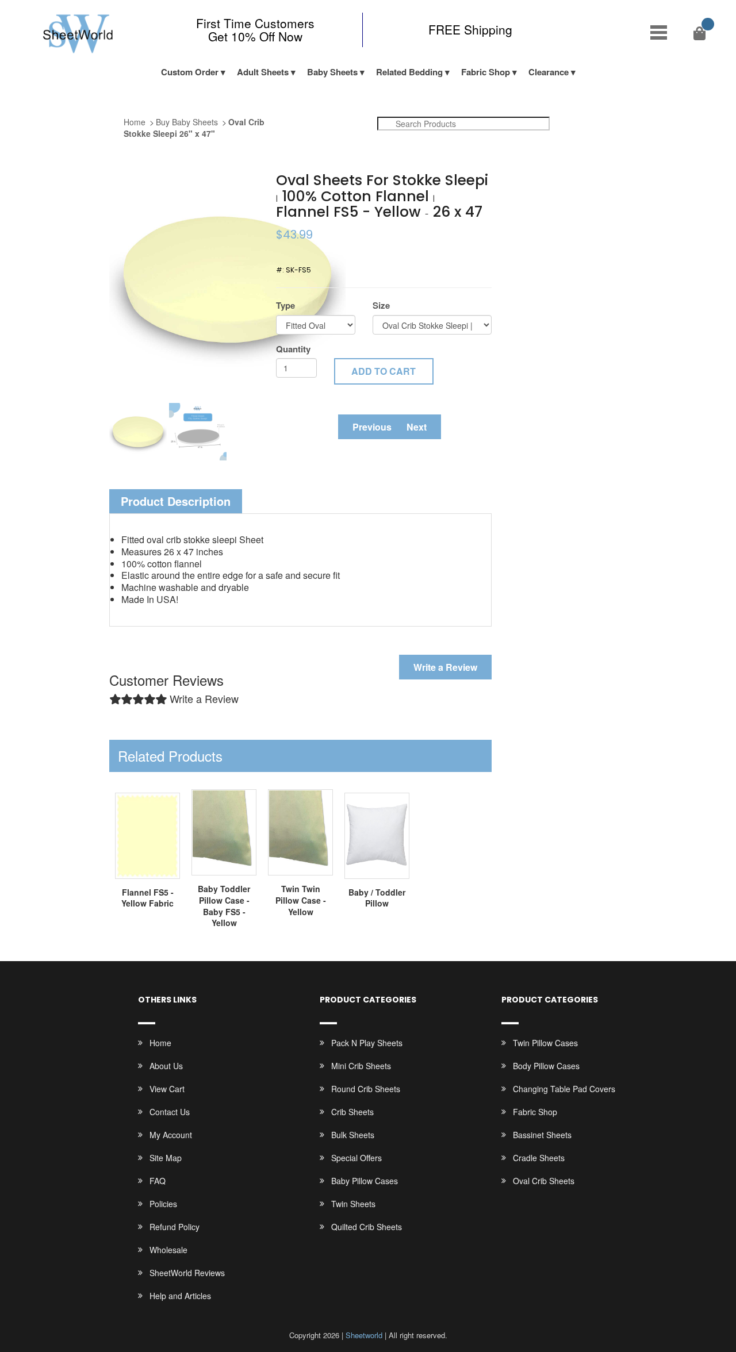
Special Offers (356, 1157)
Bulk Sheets (352, 1134)
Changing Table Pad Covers (564, 1088)
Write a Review (445, 667)
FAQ (158, 1180)
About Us (166, 1065)
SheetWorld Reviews (187, 1272)
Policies (163, 1203)
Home (134, 122)
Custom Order (189, 72)
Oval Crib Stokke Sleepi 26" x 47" (194, 127)
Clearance (548, 72)
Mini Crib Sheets (361, 1065)
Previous (372, 426)
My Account (171, 1134)
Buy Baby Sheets (187, 122)
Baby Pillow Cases (364, 1180)
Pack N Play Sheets (366, 1042)
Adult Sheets (263, 72)
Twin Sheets (353, 1203)
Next (417, 426)
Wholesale (168, 1249)
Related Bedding (409, 72)
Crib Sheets (352, 1111)
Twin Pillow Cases (545, 1042)
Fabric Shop (485, 72)
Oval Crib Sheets (543, 1180)
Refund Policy (175, 1226)
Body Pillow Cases (546, 1065)
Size (381, 305)
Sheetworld (364, 1335)
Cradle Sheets (539, 1157)
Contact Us (170, 1111)
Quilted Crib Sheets (366, 1226)
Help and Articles (180, 1295)
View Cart (167, 1088)
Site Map (166, 1157)
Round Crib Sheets (365, 1088)
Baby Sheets (332, 72)
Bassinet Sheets (542, 1134)
